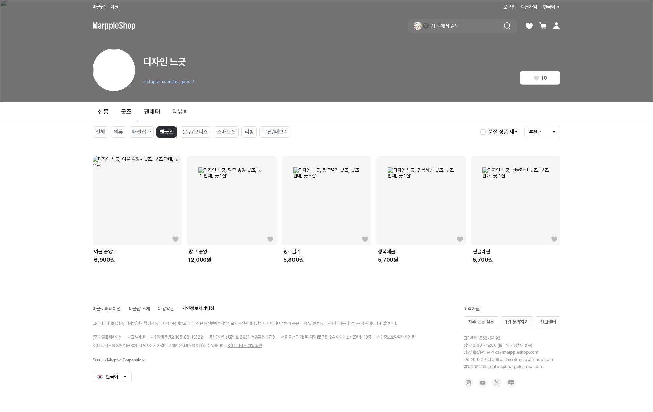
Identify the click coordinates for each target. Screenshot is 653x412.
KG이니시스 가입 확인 (245, 345)
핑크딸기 (292, 252)
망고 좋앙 (197, 252)
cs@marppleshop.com (516, 352)
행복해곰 (386, 252)
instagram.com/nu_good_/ (168, 81)
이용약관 (166, 308)
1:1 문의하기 (516, 322)
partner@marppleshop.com (526, 359)
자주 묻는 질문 (481, 322)
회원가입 (529, 7)
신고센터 (548, 322)
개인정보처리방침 (198, 308)
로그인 (509, 7)
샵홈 (103, 111)
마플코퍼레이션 (107, 308)
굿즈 (126, 111)
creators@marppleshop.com (514, 366)
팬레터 (152, 111)
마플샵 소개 (139, 308)
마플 (114, 7)
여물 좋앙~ (105, 252)
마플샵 (98, 7)
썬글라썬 (481, 252)
